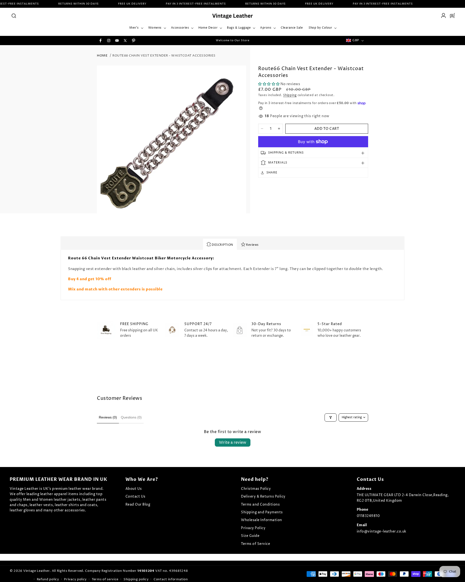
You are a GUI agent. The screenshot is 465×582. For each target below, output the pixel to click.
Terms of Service (255, 543)
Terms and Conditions (260, 504)
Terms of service (105, 579)
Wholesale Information (261, 520)
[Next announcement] (284, 40)
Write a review (232, 442)
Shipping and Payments (262, 512)
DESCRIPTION (222, 245)
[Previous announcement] (181, 40)
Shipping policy (136, 579)
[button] (13, 15)
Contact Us (135, 496)
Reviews (252, 245)
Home (102, 55)
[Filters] (331, 417)
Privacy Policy (253, 528)
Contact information (171, 579)
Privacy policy (75, 579)
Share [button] (271, 173)
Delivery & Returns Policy (263, 496)
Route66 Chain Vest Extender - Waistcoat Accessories (164, 55)
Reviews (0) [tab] (108, 417)
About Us (133, 488)
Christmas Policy (256, 488)
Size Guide (250, 535)
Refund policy (48, 579)
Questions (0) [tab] (131, 417)
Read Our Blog (137, 504)
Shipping (290, 95)
